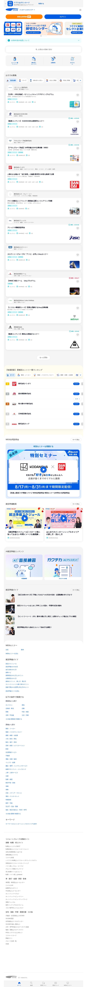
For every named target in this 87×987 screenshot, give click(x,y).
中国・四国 (25, 712)
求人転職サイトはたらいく (14, 871)
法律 (7, 776)
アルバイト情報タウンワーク (14, 869)
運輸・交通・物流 (11, 759)
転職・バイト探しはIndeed (14, 874)
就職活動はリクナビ (12, 855)
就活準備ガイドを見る (12, 691)
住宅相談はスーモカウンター (14, 921)
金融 (7, 786)
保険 (7, 789)
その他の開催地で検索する (14, 719)
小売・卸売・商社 (11, 739)
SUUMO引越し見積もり (13, 924)
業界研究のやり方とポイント (14, 675)
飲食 (7, 749)
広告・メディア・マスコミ (14, 793)
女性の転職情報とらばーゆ (14, 852)
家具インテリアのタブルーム (14, 905)
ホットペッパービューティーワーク (16, 899)
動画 (22, 649)
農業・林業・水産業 (12, 735)
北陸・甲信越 (10, 715)
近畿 (23, 708)
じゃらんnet (9, 885)
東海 (23, 705)
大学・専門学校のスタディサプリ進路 (17, 927)
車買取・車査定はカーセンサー (15, 882)
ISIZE (7, 944)
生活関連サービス (11, 752)
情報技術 (8, 799)
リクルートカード (11, 935)
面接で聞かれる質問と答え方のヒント (17, 687)
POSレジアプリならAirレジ (14, 932)
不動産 (8, 755)
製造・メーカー (10, 728)
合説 (7, 649)
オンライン (9, 705)
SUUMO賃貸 (9, 918)
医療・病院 (9, 779)
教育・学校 (9, 803)
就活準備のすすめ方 (12, 666)
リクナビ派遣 (10, 857)
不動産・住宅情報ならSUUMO (15, 915)
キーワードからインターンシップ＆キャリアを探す (21, 824)
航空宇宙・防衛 (10, 783)
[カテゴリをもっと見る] (80, 80)
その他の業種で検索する (13, 813)
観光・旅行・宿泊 (11, 742)
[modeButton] (27, 10)
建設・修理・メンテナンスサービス (16, 766)
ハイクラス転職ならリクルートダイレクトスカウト (21, 860)
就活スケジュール (11, 664)
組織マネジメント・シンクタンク (16, 769)
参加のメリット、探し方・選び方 (16, 681)
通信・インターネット (12, 796)
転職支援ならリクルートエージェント (17, 849)
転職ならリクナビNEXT (13, 846)
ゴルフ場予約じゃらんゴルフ (14, 908)
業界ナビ (8, 672)
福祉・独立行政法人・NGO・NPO (16, 810)
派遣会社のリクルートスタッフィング (17, 863)
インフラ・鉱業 (10, 762)
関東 (7, 712)
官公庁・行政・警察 (12, 806)
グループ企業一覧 (11, 941)
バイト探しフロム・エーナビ (14, 866)
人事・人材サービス (12, 772)
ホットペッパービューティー (14, 896)
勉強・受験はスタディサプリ (14, 930)
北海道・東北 (10, 708)
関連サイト (9, 938)
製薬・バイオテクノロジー (14, 732)
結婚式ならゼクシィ (12, 888)
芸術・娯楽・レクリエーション (15, 745)
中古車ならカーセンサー (13, 891)
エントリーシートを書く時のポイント (17, 684)
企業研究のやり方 (11, 678)
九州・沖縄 (25, 715)
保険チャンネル (10, 902)
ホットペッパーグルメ (12, 893)
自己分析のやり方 (11, 669)
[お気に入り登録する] (78, 95)
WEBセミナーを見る (12, 653)
